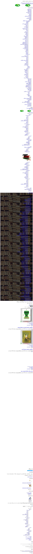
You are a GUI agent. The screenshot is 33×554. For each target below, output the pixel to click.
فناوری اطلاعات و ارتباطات (27, 98)
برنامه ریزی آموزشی (25, 28)
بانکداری (27, 27)
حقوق (27, 35)
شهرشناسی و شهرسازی (24, 56)
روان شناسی (26, 36)
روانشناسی (29, 82)
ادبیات (28, 92)
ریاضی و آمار (26, 55)
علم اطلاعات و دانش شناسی (24, 44)
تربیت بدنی (26, 31)
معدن (27, 61)
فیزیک (27, 59)
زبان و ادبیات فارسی (25, 42)
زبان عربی (26, 71)
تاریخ (27, 30)
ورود (31, 549)
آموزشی (30, 14)
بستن (32, 505)
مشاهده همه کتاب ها (30, 470)
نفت (27, 65)
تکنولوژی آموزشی (28, 18)
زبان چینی (26, 39)
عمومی (30, 90)
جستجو (31, 107)
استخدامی (29, 15)
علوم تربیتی (26, 45)
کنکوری (28, 100)
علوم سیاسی (26, 46)
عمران (27, 58)
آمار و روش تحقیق (28, 12)
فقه (30, 96)
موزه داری (26, 76)
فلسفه (27, 49)
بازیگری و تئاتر (26, 69)
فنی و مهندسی (27, 54)
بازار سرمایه (26, 24)
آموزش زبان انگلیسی (26, 91)
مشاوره (27, 52)
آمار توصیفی (29, 11)
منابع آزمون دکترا (27, 101)
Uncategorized (29, 9)
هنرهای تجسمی (26, 77)
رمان (28, 93)
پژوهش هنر (26, 70)
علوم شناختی (26, 47)
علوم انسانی (27, 21)
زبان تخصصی (29, 84)
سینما (27, 73)
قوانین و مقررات (29, 492)
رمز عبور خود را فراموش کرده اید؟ (29, 550)
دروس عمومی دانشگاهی (26, 20)
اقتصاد (27, 22)
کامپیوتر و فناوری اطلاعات (24, 60)
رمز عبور (31, 545)
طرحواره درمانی (29, 88)
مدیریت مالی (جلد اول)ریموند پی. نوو (27, 371)
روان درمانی (29, 80)
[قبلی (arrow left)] (32, 553)
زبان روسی (26, 40)
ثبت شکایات (29, 494)
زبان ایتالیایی (26, 38)
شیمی (27, 57)
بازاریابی (27, 25)
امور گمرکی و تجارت (25, 23)
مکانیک (27, 62)
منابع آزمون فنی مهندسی (27, 104)
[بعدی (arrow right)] (31, 553)
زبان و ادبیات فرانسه (25, 43)
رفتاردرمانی (29, 79)
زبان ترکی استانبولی (28, 85)
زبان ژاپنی (26, 41)
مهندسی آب (29, 105)
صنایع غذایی (29, 87)
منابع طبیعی (26, 63)
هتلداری (27, 53)
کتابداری (27, 50)
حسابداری (26, 33)
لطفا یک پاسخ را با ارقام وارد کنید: (29, 546)
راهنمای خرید (29, 493)
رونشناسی (28, 94)
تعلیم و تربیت (29, 17)
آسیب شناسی (29, 10)
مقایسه (32, 324)
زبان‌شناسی (26, 72)
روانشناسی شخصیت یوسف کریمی (27, 349)
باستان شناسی (26, 26)
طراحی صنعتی (26, 74)
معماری (27, 75)
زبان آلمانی (26, 37)
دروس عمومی (29, 78)
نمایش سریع (31, 323)
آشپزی (27, 68)
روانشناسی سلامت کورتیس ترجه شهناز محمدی (25, 327)
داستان (30, 19)
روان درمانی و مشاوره (28, 81)
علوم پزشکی (29, 89)
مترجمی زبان (29, 103)
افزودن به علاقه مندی (30, 368)
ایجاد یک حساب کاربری (24, 551)
